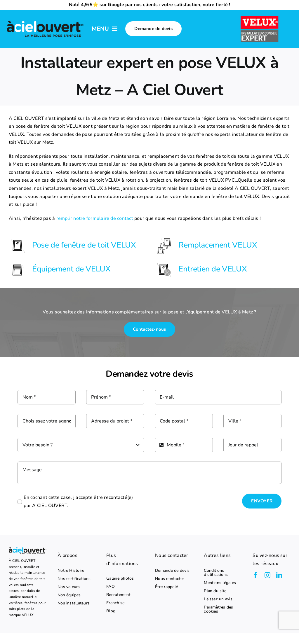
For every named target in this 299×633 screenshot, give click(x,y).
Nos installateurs (74, 603)
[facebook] (255, 575)
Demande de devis (172, 571)
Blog (110, 611)
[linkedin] (279, 575)
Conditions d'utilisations (216, 573)
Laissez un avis (218, 599)
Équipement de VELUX (71, 269)
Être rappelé (166, 587)
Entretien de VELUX (212, 269)
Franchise (115, 603)
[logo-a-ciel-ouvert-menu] (45, 21)
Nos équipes (69, 595)
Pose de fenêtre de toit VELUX (84, 245)
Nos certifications (74, 579)
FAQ (110, 587)
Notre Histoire (71, 571)
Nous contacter (169, 579)
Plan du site (215, 591)
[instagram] (267, 575)
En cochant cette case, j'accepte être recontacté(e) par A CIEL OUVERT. (78, 501)
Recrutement (118, 595)
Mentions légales (220, 583)
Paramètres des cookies (218, 609)
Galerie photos (120, 578)
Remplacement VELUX (217, 245)
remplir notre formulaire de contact (94, 218)
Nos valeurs (69, 587)
